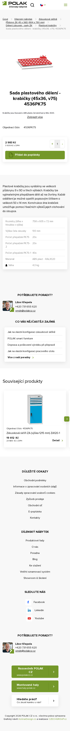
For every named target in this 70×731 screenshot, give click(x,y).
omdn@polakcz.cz (25, 310)
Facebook (39, 602)
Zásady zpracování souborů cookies (35, 493)
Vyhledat (32, 5)
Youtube (39, 618)
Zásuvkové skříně (48, 19)
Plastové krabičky (48, 25)
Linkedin (39, 610)
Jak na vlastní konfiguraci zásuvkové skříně (31, 332)
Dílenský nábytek (23, 19)
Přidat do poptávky (27, 155)
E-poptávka (35, 511)
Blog (35, 559)
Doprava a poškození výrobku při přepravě (31, 344)
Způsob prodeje (35, 499)
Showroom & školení (35, 578)
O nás (35, 546)
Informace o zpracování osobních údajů (35, 486)
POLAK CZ (15, 3)
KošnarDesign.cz (27, 719)
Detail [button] (56, 440)
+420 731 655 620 (26, 306)
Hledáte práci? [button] (29, 700)
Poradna (35, 553)
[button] (42, 4)
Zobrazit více (35, 117)
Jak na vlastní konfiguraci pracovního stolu (31, 351)
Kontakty (35, 517)
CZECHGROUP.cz (58, 719)
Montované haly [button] (28, 686)
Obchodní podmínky (35, 480)
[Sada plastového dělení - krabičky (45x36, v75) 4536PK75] (35, 63)
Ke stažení (35, 565)
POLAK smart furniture (20, 338)
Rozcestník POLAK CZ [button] (30, 671)
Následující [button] (66, 419)
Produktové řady (35, 540)
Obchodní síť (35, 505)
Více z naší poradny (19, 357)
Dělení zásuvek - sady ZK (19, 25)
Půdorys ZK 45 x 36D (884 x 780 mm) (25, 22)
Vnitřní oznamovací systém (35, 571)
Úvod (5, 19)
